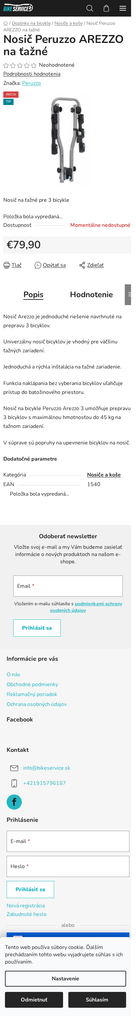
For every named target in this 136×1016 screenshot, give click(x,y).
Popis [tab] (33, 294)
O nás (13, 674)
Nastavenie (65, 978)
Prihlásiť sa (37, 628)
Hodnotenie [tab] (91, 294)
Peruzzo (31, 83)
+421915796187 (44, 783)
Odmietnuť (34, 999)
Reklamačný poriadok (32, 694)
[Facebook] (14, 802)
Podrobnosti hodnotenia (31, 74)
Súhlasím (97, 999)
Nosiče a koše (104, 474)
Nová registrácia (26, 905)
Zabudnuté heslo (27, 914)
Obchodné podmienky (32, 684)
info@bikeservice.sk (46, 768)
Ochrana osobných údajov (37, 704)
